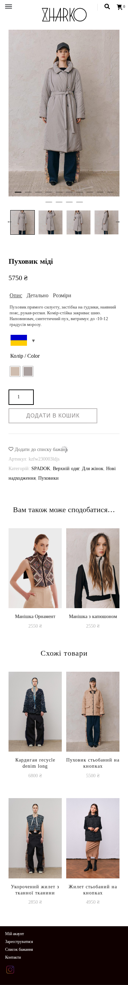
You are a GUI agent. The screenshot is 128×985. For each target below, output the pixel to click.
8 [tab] (89, 195)
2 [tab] (28, 195)
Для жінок (92, 468)
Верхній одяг (66, 468)
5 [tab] (59, 195)
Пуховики (48, 478)
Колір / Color (25, 356)
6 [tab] (69, 195)
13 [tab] (69, 205)
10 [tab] (110, 195)
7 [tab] (79, 195)
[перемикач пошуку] (107, 7)
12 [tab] (59, 205)
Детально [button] (37, 295)
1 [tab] (18, 195)
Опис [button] (16, 295)
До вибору (92, 747)
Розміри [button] (62, 295)
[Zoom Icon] (64, 113)
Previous (9, 220)
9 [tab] (100, 195)
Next (117, 220)
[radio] (15, 371)
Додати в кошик (35, 593)
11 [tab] (48, 205)
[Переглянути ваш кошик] (120, 7)
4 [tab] (48, 195)
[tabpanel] (64, 113)
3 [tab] (38, 195)
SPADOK (40, 468)
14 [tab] (79, 205)
